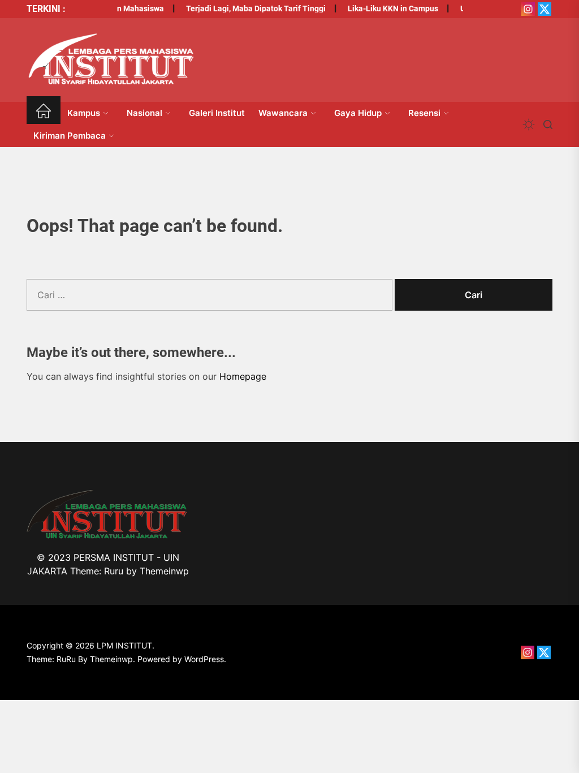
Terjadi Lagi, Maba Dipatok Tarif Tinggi (251, 8)
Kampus (83, 113)
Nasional (144, 113)
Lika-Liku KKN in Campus (388, 8)
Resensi (424, 113)
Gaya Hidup (358, 113)
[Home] (44, 113)
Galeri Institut (217, 113)
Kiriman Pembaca (69, 135)
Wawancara (283, 113)
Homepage (242, 376)
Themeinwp (164, 571)
